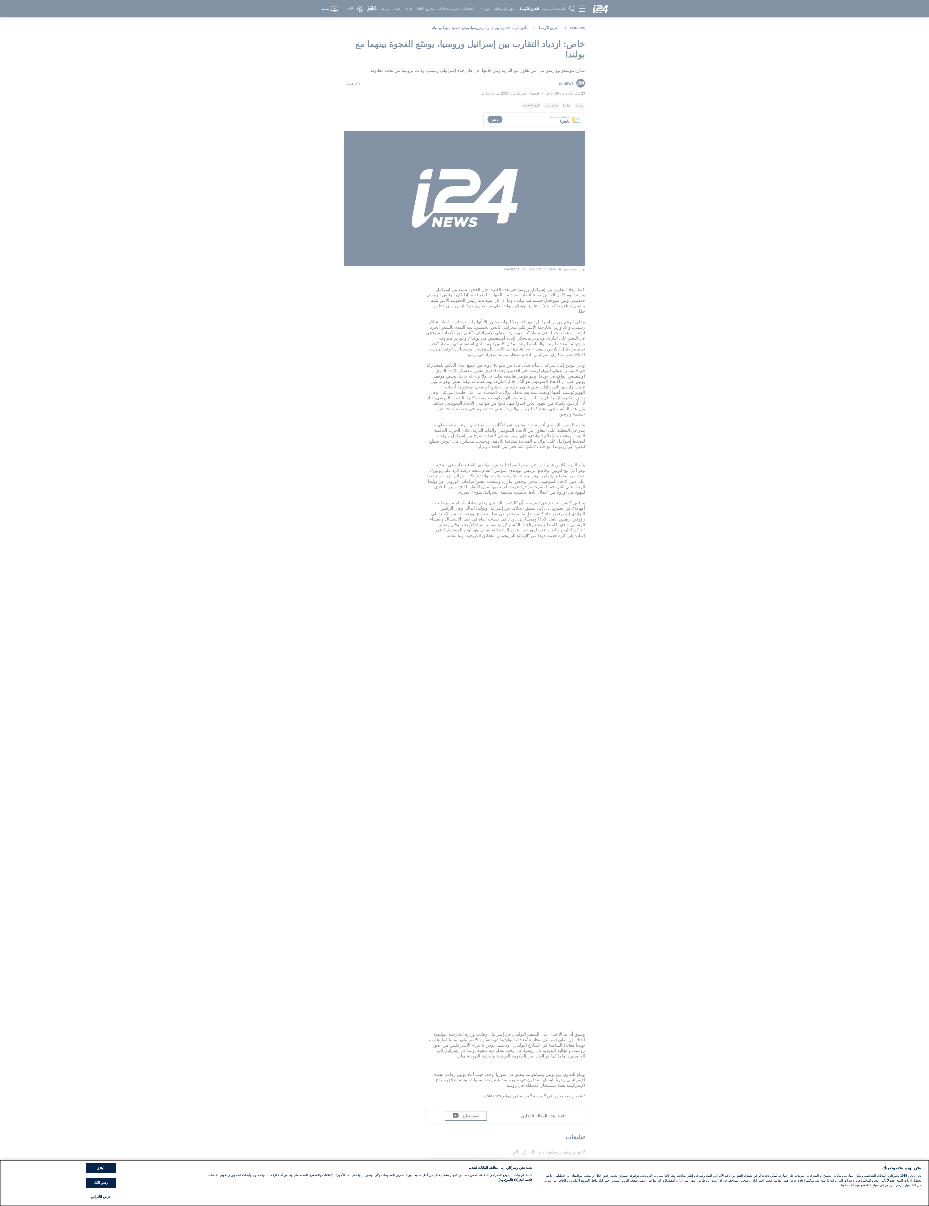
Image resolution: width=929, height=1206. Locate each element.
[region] (464, 1183)
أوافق (101, 1168)
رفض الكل (101, 1182)
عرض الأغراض (101, 1197)
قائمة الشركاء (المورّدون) (515, 1180)
